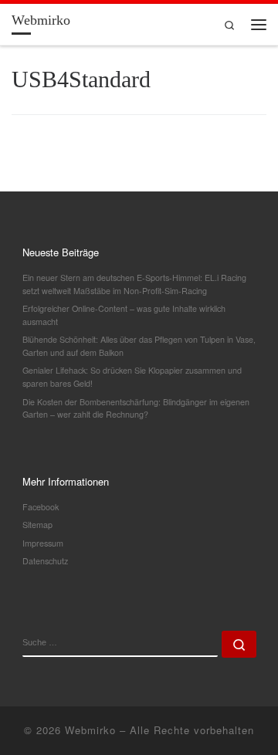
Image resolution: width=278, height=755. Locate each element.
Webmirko (90, 730)
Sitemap (37, 524)
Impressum (42, 543)
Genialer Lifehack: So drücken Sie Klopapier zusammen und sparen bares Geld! (132, 376)
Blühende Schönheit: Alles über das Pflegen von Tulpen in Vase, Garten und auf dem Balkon (139, 345)
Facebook (40, 507)
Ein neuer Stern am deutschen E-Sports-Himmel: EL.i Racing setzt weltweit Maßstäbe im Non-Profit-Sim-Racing (134, 284)
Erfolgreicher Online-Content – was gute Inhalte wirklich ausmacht (123, 315)
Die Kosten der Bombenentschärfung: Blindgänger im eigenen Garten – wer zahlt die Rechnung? (135, 408)
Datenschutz (45, 561)
